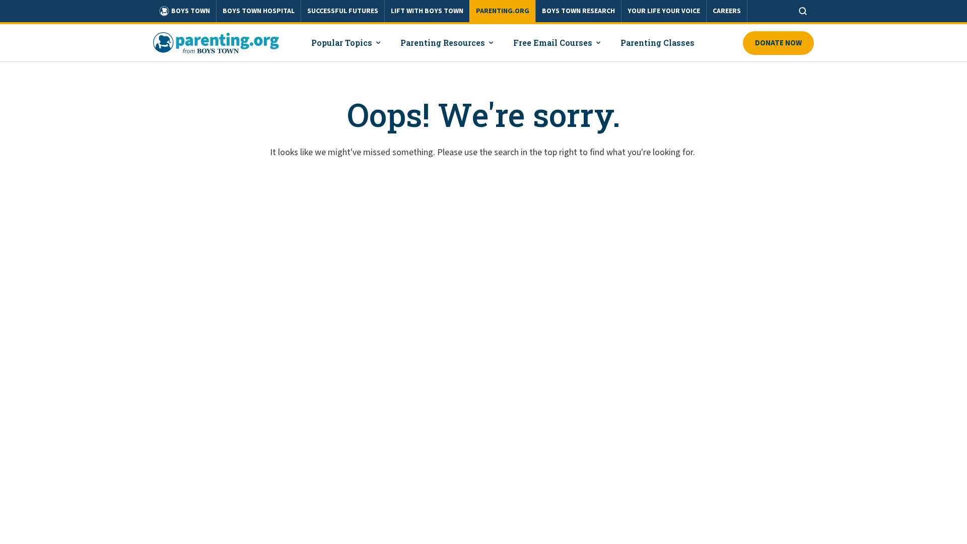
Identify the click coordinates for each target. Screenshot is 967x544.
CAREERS (727, 11)
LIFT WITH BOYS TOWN (427, 11)
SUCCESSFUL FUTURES (342, 11)
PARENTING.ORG (502, 11)
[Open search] (803, 11)
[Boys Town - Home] (216, 42)
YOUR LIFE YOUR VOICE (664, 11)
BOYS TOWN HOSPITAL (259, 11)
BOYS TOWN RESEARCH (578, 11)
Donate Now (778, 43)
